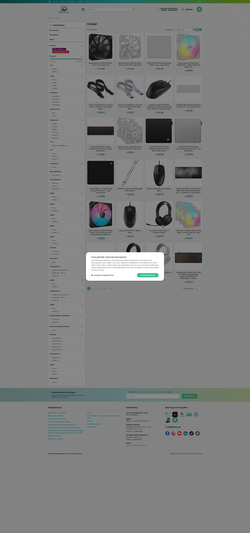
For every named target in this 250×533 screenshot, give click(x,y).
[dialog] (125, 266)
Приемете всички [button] (148, 275)
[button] (102, 275)
